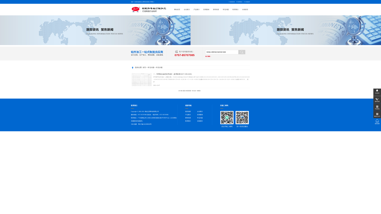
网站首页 (177, 9)
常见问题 (226, 9)
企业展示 (187, 9)
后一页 (196, 90)
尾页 (199, 90)
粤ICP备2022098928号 (145, 124)
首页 (144, 67)
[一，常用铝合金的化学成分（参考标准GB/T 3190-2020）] (141, 79)
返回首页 (232, 2)
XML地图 (134, 124)
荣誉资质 (216, 9)
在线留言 (247, 2)
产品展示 (197, 9)
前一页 (191, 90)
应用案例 (206, 9)
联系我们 (240, 2)
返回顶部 (188, 111)
